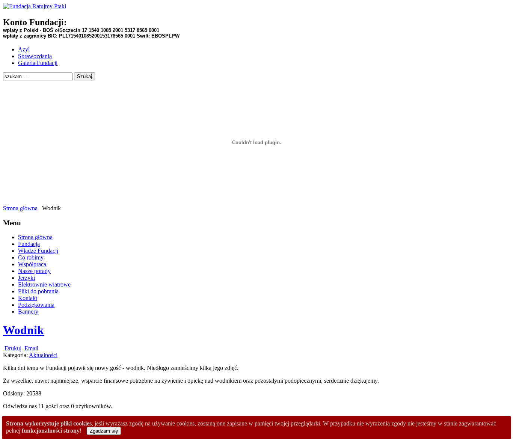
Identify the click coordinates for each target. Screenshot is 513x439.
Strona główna (20, 208)
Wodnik (23, 330)
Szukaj (84, 76)
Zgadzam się (104, 431)
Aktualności (43, 355)
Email (31, 348)
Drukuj (13, 348)
